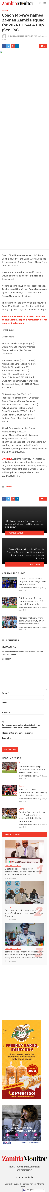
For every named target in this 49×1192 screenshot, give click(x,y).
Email (5, 703)
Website (6, 712)
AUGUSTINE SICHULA (30, 588)
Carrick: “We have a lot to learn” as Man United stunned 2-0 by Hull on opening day (32, 816)
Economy (8, 907)
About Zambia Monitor (28, 1167)
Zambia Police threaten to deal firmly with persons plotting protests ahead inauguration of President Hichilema (24, 954)
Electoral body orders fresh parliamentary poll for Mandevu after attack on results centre (24, 872)
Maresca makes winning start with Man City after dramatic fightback (31, 621)
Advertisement (25, 1170)
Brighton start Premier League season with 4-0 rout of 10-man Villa (31, 601)
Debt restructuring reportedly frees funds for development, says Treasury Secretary (24, 913)
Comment (6, 659)
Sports (5, 10)
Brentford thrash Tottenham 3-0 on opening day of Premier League (33, 792)
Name (5, 693)
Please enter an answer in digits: (17, 733)
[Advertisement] (24, 990)
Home (12, 1167)
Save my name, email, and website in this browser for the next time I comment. (21, 726)
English (30, 1190)
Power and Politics (13, 865)
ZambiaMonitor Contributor (23, 36)
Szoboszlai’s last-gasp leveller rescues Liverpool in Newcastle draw (32, 769)
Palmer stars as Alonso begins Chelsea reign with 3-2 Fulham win (32, 581)
